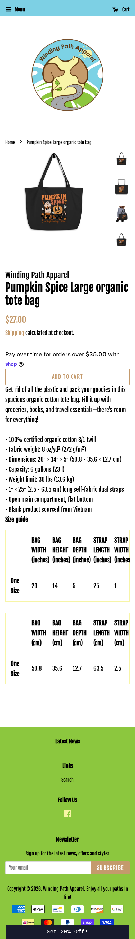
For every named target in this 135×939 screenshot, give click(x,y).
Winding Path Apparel (63, 888)
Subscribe (110, 867)
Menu (19, 9)
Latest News (67, 741)
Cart (125, 9)
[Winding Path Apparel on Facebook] (68, 815)
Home (10, 142)
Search (67, 780)
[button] (68, 932)
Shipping (14, 332)
